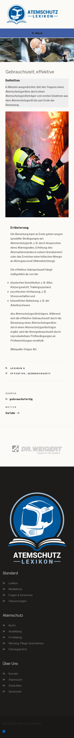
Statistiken (15, 685)
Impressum (15, 679)
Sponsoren (15, 691)
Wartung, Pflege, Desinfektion (26, 643)
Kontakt (13, 673)
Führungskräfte (18, 649)
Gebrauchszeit (39, 373)
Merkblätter (15, 589)
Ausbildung (15, 631)
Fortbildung (15, 637)
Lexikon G (17, 368)
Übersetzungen (18, 601)
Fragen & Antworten (21, 595)
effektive (18, 373)
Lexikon (13, 583)
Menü (39, 33)
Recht (12, 625)
